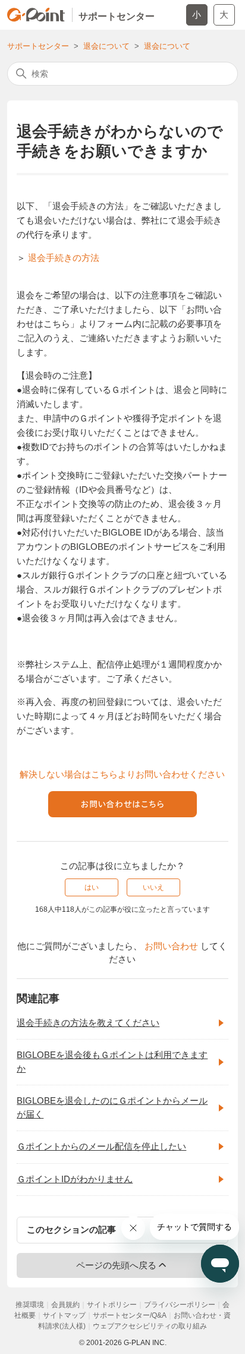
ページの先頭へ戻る (116, 1265)
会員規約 (65, 1305)
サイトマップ (64, 1315)
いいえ (153, 887)
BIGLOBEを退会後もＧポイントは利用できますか (112, 1061)
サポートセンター (38, 46)
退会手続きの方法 (63, 258)
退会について (106, 46)
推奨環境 (29, 1305)
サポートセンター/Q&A (130, 1315)
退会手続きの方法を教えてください (88, 1023)
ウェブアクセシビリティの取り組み (150, 1326)
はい (91, 887)
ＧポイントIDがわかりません (75, 1179)
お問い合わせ (171, 946)
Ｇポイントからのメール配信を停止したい (101, 1146)
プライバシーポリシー (179, 1305)
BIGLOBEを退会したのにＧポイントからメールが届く (112, 1107)
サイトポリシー (112, 1305)
